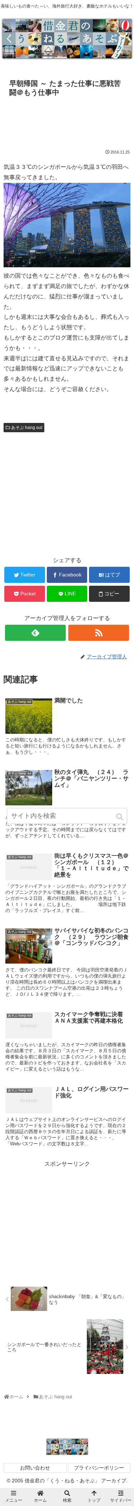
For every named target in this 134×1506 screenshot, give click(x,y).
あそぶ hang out (26, 427)
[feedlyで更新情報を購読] (35, 633)
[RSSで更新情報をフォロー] (98, 633)
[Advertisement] (67, 121)
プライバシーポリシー (99, 1468)
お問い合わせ (35, 1468)
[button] (120, 817)
